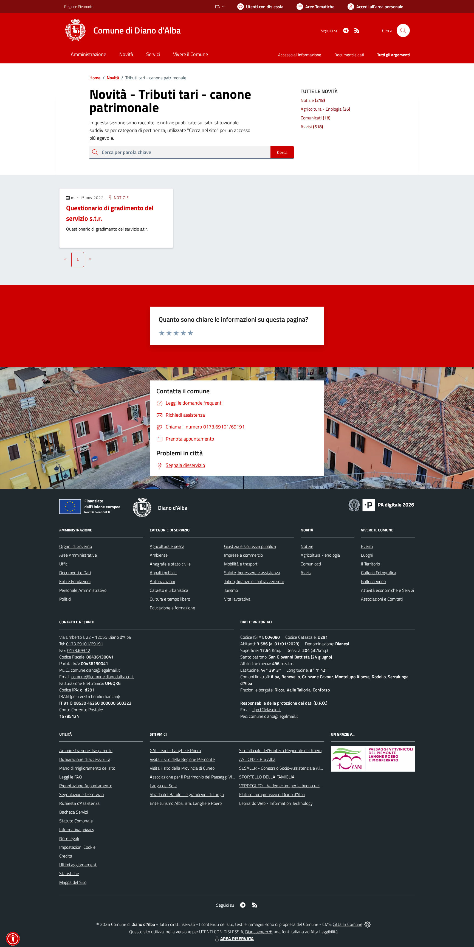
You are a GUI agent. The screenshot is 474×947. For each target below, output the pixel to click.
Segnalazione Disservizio (81, 794)
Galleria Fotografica (378, 572)
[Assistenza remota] (367, 924)
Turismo (231, 590)
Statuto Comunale (76, 820)
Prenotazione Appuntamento (85, 785)
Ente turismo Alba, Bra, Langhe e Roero (186, 803)
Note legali (69, 838)
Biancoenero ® (258, 931)
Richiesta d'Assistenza (79, 803)
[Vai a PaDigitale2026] (381, 504)
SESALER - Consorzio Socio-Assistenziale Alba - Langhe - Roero (298, 768)
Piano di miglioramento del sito (87, 768)
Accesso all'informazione (299, 55)
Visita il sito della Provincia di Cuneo (182, 768)
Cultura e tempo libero (170, 599)
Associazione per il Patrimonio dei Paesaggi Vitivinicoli (198, 777)
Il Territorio (370, 564)
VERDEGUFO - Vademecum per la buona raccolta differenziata (295, 785)
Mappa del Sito (72, 882)
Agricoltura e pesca (167, 546)
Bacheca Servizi (73, 812)
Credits (65, 856)
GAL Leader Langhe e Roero (175, 750)
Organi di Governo (75, 546)
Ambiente (159, 555)
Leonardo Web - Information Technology (276, 803)
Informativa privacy (76, 829)
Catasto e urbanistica (169, 590)
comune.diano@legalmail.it (95, 670)
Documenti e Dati (75, 572)
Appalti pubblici (163, 572)
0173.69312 (78, 650)
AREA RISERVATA (237, 938)
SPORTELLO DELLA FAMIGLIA (267, 777)
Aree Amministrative (78, 555)
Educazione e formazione (172, 607)
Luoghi (367, 555)
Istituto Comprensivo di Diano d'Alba (272, 794)
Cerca (282, 152)
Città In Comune (347, 924)
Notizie (121, 197)
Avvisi (306, 572)
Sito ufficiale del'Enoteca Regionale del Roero (280, 750)
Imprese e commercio (243, 555)
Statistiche (69, 873)
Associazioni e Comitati (382, 599)
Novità (111, 77)
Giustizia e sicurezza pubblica (250, 546)
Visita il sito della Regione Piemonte (182, 759)
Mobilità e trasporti (241, 564)
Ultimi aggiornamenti (78, 864)
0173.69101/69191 (84, 643)
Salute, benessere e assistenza (252, 572)
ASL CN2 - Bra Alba (257, 759)
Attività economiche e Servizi (387, 590)
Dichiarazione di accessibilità (84, 759)
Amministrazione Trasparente (85, 750)
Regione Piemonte (78, 6)
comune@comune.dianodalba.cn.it (102, 676)
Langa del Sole (163, 785)
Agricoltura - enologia (320, 555)
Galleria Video (373, 581)
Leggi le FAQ (70, 777)
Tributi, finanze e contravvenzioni (254, 581)
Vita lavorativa (237, 599)
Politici (65, 599)
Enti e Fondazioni (75, 581)
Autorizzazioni (162, 581)
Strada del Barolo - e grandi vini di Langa (187, 794)
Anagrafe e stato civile (170, 564)
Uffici (63, 564)
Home (94, 77)
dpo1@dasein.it (266, 709)
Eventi (367, 546)
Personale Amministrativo (82, 590)
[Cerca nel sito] (403, 30)
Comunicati (311, 564)
